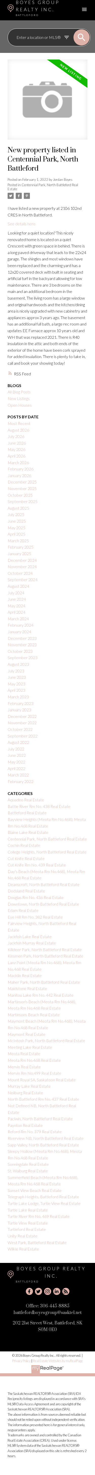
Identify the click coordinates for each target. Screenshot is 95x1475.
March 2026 (18, 462)
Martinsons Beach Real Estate (34, 1014)
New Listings (19, 398)
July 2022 (16, 748)
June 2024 (17, 599)
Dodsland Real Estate (26, 890)
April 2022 (16, 768)
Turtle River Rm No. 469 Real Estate (39, 1216)
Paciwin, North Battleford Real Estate (40, 1118)
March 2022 (18, 774)
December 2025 (22, 481)
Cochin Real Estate (24, 845)
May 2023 (16, 683)
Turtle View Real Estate (28, 1222)
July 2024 (16, 592)
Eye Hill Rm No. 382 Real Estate (35, 916)
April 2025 (16, 534)
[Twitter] (38, 1291)
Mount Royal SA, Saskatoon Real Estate (42, 1079)
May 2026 (16, 449)
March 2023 (18, 696)
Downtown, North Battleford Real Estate (43, 904)
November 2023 (22, 644)
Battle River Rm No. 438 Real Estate (39, 806)
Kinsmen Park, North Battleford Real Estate (45, 955)
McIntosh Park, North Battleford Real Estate (46, 1040)
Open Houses (20, 405)
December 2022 (22, 716)
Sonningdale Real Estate (28, 1164)
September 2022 (22, 735)
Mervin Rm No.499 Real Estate (34, 1073)
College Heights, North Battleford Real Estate (47, 851)
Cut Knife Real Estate (26, 858)
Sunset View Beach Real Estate (35, 1190)
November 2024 (22, 566)
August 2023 (18, 664)
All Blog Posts (19, 391)
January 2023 (19, 709)
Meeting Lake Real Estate (30, 1047)
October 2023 (20, 651)
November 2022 (22, 722)
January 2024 (19, 631)
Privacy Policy (21, 1361)
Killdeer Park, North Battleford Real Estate (45, 949)
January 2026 (19, 475)
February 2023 (20, 703)
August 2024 (18, 586)
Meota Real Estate (24, 1053)
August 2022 (18, 742)
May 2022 (16, 761)
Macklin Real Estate (25, 975)
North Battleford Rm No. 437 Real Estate (43, 1099)
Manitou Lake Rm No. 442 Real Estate (40, 995)
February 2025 (20, 546)
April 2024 (16, 612)
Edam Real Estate (23, 910)
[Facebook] (29, 1291)
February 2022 (20, 781)
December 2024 (22, 560)
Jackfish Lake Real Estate (30, 936)
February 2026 (20, 468)
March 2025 (18, 540)
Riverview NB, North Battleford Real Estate (46, 1138)
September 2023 (22, 657)
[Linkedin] (56, 1291)
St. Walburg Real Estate (28, 1170)
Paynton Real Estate (25, 1125)
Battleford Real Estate (27, 812)
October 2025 (20, 495)
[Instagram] (47, 1291)
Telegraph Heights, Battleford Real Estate (43, 1196)
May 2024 (16, 605)
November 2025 (22, 488)
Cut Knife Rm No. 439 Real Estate (37, 864)
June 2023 (17, 677)
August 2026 (18, 429)
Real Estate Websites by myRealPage (58, 1361)
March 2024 (18, 618)
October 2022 (20, 729)
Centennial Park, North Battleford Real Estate (43, 187)
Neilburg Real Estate (25, 1092)
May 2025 (16, 527)
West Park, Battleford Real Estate (37, 1242)
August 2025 (18, 508)
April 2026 (16, 455)
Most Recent (19, 423)
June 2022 (17, 755)
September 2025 (22, 501)
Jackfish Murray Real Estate (32, 942)
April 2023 (16, 690)
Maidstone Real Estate (27, 988)
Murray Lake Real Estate (29, 1086)
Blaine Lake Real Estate (28, 832)
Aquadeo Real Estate (26, 799)
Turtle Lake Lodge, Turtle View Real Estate (44, 1203)
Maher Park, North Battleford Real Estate (44, 982)
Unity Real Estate (22, 1235)
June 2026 (17, 442)
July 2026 (16, 436)
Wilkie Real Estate (23, 1248)
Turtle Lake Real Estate (28, 1209)
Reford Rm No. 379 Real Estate (35, 1131)
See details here (21, 223)
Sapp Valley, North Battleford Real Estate (43, 1144)
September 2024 (22, 579)
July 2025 (16, 514)
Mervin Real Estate (24, 1066)
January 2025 (19, 553)
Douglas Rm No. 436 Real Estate (36, 897)
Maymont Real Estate (26, 1034)
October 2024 (20, 573)
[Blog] (65, 1291)
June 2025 (17, 521)
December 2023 (22, 638)
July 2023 (16, 670)
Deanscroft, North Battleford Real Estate (44, 884)
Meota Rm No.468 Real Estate (34, 1060)
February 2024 (20, 625)
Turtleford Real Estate (27, 1229)
